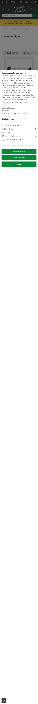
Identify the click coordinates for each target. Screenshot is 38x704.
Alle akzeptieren (19, 151)
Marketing (8, 133)
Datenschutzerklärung (9, 108)
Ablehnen (19, 164)
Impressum (5, 111)
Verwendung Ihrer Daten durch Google (14, 113)
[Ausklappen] (35, 125)
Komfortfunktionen (12, 136)
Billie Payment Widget (13, 140)
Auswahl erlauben (19, 158)
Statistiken (9, 129)
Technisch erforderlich (13, 125)
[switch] (3, 129)
